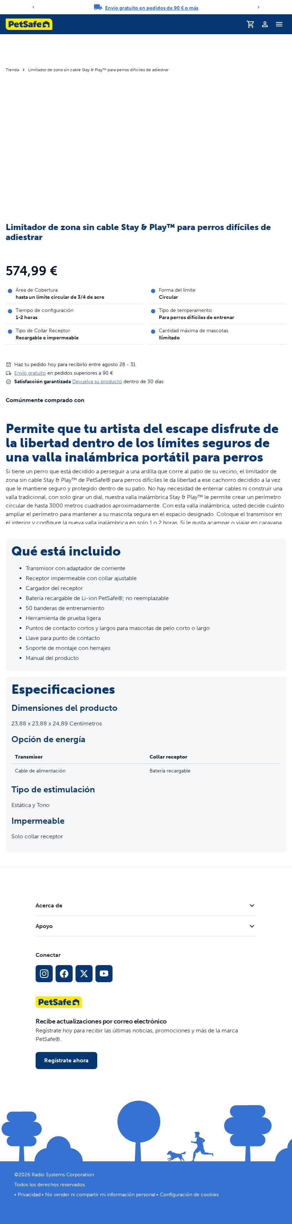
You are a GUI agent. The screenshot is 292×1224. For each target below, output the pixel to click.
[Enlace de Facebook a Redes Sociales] (64, 973)
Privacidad (29, 1195)
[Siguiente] (258, 7)
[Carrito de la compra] (251, 24)
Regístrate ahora (66, 1060)
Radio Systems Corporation (63, 1175)
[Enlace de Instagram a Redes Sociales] (44, 973)
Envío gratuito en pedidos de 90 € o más (151, 8)
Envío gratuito (30, 373)
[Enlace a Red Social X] (84, 973)
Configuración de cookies (189, 1195)
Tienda (12, 69)
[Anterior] (33, 7)
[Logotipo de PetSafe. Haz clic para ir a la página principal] (29, 24)
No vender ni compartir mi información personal (100, 1195)
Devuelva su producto (97, 382)
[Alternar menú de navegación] (279, 24)
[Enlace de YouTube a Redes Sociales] (104, 973)
